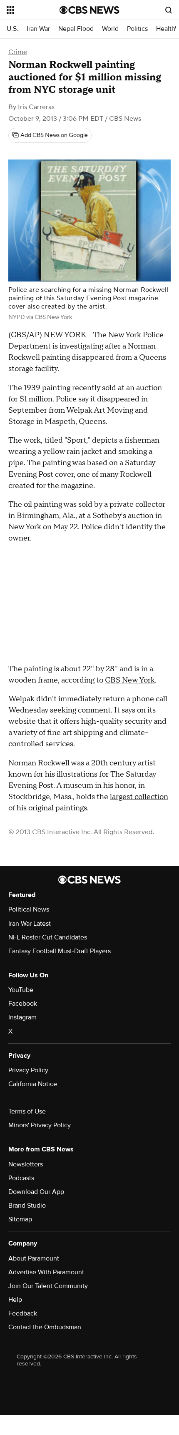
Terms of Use (27, 1111)
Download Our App (36, 1191)
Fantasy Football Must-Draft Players (59, 951)
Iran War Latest (29, 923)
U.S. (12, 29)
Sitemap (20, 1219)
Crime (17, 52)
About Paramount (33, 1258)
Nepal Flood (76, 29)
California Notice (32, 1084)
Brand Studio (27, 1205)
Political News (28, 909)
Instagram (22, 1017)
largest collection (139, 797)
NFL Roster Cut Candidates (47, 937)
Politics (137, 29)
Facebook (22, 1003)
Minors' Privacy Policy (39, 1125)
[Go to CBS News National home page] (89, 10)
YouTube (20, 990)
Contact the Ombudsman (44, 1327)
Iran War (38, 29)
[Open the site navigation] (33, 10)
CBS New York (130, 680)
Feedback (22, 1313)
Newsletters (25, 1164)
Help (15, 1299)
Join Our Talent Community (48, 1286)
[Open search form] (168, 10)
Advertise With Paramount (46, 1272)
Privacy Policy (28, 1070)
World (110, 29)
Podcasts (21, 1178)
